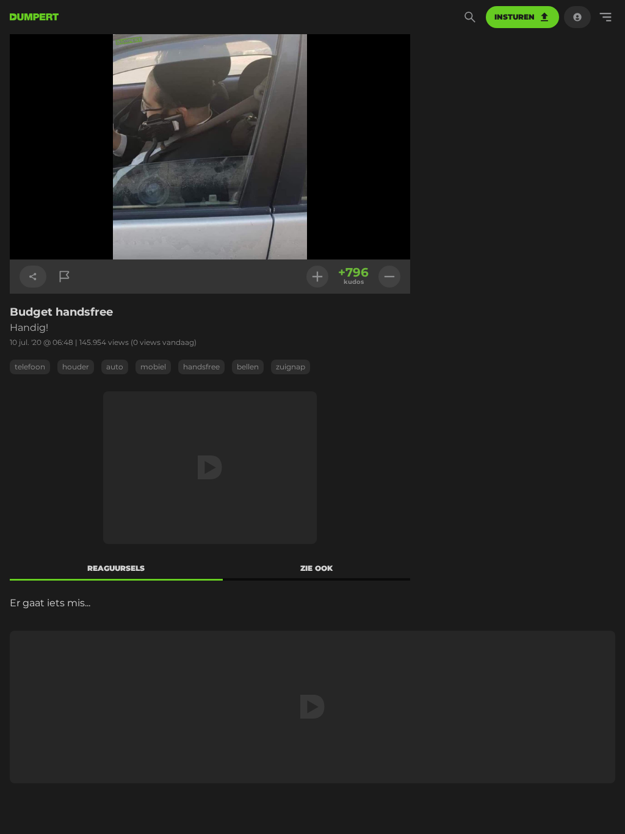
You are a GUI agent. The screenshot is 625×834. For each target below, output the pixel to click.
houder (75, 366)
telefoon (30, 366)
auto (114, 366)
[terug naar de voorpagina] (34, 17)
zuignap (290, 366)
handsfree (201, 366)
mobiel (153, 366)
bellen (248, 366)
